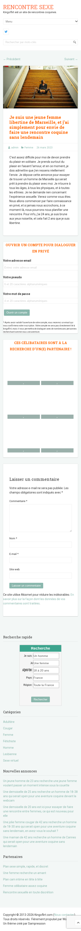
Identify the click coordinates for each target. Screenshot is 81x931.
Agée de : (27, 670)
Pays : (29, 677)
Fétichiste (9, 741)
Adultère (9, 721)
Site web (14, 569)
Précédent (11, 59)
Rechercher (40, 699)
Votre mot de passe (16, 294)
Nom (13, 538)
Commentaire (18, 501)
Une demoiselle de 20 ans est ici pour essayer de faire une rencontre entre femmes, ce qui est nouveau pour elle (38, 811)
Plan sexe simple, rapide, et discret (25, 866)
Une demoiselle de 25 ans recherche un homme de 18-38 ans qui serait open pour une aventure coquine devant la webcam (40, 796)
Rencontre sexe (28, 7)
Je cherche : (28, 663)
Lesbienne (10, 754)
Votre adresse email (17, 260)
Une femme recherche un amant (24, 873)
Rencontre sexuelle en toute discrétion (28, 892)
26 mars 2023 (45, 147)
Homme (8, 747)
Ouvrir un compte (16, 312)
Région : (28, 685)
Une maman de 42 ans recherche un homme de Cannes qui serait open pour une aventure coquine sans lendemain (39, 842)
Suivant (71, 59)
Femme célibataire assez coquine (25, 885)
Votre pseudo (12, 277)
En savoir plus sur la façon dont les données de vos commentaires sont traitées (38, 599)
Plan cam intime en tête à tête (23, 879)
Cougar (8, 728)
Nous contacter (64, 914)
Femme (29, 147)
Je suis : (28, 655)
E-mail (13, 554)
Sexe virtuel (10, 760)
